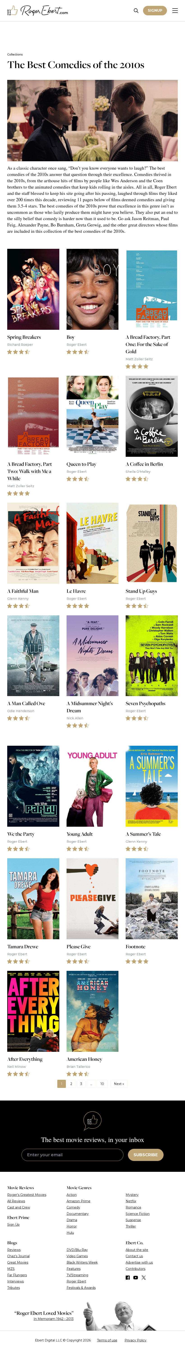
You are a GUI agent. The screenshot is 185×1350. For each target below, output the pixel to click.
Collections (15, 54)
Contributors (135, 1269)
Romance (133, 1207)
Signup (155, 10)
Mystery (132, 1195)
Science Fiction (138, 1214)
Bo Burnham (62, 225)
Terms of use (107, 1340)
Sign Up (13, 1225)
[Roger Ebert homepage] (37, 10)
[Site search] (136, 10)
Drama (72, 1220)
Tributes (13, 1288)
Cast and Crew (18, 1207)
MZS (11, 1269)
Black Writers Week (82, 1262)
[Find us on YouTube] (135, 1277)
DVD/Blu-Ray (77, 1250)
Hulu (70, 1233)
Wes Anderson (124, 181)
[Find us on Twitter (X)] (144, 1278)
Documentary (78, 1214)
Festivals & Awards (81, 1288)
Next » (119, 1084)
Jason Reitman (145, 218)
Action (72, 1195)
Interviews (15, 1281)
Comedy (73, 1207)
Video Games (77, 1256)
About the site (137, 1250)
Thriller (131, 1226)
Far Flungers (17, 1275)
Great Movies (17, 1262)
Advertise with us (139, 1262)
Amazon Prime (78, 1201)
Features (74, 1269)
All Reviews (16, 1201)
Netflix (131, 1201)
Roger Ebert (166, 187)
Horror (72, 1226)
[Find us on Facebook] (128, 1278)
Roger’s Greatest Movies (26, 1195)
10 (102, 1084)
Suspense (133, 1220)
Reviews (14, 1250)
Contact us (134, 1256)
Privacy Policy (135, 1340)
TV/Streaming (77, 1275)
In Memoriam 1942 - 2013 (54, 1319)
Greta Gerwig (88, 225)
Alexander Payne (33, 225)
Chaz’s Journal (18, 1256)
